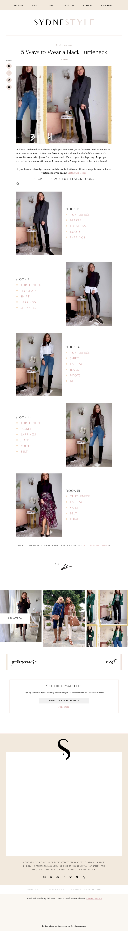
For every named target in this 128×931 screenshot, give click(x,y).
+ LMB (98, 890)
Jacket (26, 429)
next (110, 663)
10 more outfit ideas (96, 545)
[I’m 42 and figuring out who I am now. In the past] (91, 836)
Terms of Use (34, 890)
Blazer (76, 220)
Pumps (75, 519)
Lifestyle (69, 5)
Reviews (87, 5)
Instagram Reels (77, 173)
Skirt (74, 508)
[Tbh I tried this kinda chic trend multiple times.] (36, 804)
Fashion (18, 5)
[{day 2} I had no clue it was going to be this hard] (91, 804)
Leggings (78, 226)
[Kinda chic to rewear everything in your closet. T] (36, 836)
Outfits (64, 60)
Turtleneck (80, 214)
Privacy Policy (56, 890)
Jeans (74, 370)
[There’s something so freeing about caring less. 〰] (36, 773)
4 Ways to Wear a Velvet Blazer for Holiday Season (107, 615)
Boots (75, 232)
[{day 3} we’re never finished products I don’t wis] (91, 773)
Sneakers (28, 308)
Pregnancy (107, 5)
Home (52, 5)
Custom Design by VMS (83, 890)
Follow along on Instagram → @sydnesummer (64, 925)
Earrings (78, 237)
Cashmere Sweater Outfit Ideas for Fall (64, 615)
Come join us (94, 898)
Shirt (25, 296)
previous (24, 663)
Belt (73, 381)
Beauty (36, 5)
